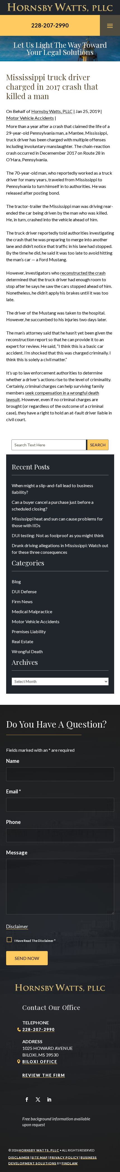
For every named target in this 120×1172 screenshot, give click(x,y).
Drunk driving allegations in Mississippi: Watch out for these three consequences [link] (60, 549)
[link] (60, 7)
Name (12, 761)
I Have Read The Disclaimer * (35, 940)
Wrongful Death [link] (27, 651)
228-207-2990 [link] (50, 25)
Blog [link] (16, 581)
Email (13, 791)
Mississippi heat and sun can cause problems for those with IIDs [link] (57, 522)
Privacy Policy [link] (64, 1157)
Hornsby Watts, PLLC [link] (52, 111)
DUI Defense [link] (24, 591)
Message (16, 852)
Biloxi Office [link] (39, 1061)
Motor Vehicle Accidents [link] (30, 117)
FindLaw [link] (70, 1163)
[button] (109, 25)
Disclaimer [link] (19, 1157)
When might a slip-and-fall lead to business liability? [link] (52, 489)
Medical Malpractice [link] (32, 611)
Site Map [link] (40, 1157)
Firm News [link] (22, 601)
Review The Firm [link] (43, 1075)
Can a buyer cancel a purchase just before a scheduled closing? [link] (52, 505)
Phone (13, 822)
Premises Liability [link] (29, 631)
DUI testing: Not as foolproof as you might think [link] (58, 535)
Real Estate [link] (22, 641)
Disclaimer (17, 926)
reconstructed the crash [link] (82, 272)
